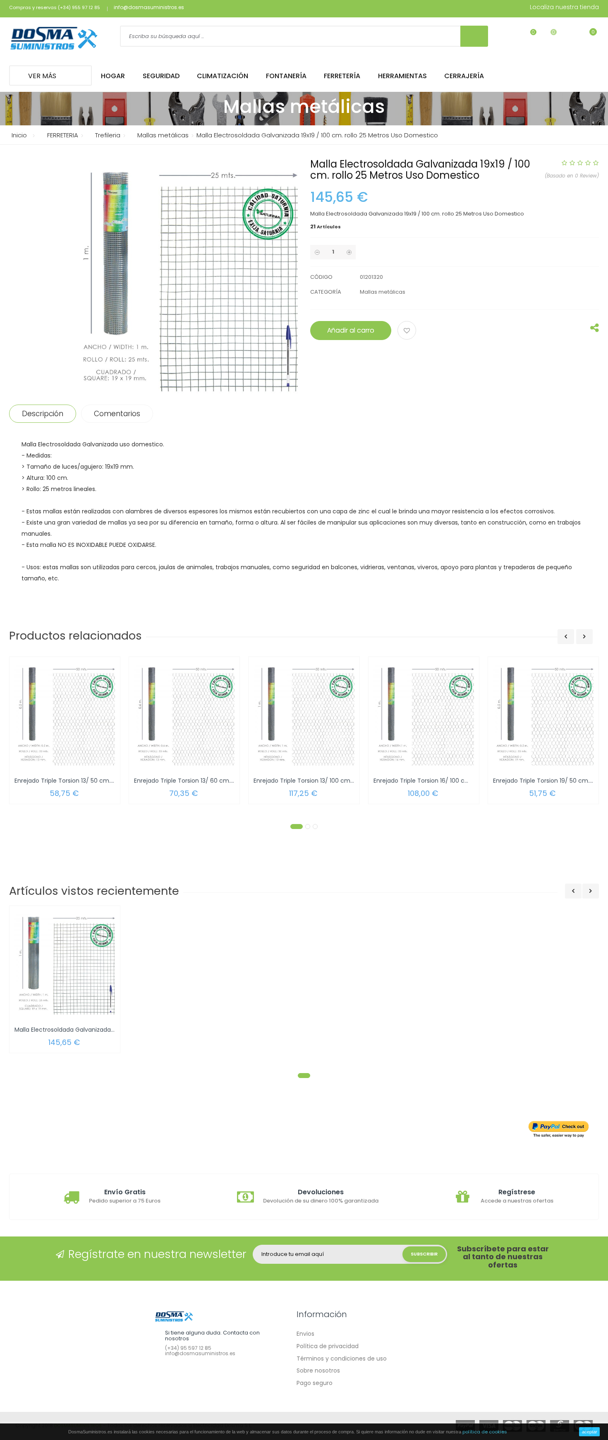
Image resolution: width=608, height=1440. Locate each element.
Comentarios (117, 414)
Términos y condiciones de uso (342, 1358)
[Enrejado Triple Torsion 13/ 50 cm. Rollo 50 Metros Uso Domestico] (64, 715)
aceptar (589, 1431)
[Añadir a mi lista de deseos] (408, 331)
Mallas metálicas (382, 292)
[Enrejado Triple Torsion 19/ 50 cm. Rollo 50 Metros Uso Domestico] (543, 715)
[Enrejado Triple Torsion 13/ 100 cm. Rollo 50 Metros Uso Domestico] (304, 715)
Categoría (325, 292)
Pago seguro (315, 1383)
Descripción (42, 414)
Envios (305, 1334)
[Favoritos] (528, 37)
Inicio (19, 135)
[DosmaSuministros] (54, 38)
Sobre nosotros (318, 1370)
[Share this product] (594, 329)
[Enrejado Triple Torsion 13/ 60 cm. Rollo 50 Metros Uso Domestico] (184, 715)
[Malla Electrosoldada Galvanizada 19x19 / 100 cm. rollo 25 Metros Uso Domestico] (64, 964)
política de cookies (484, 1431)
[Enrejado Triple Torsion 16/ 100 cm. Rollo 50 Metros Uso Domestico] (423, 715)
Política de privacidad (328, 1346)
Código (321, 277)
